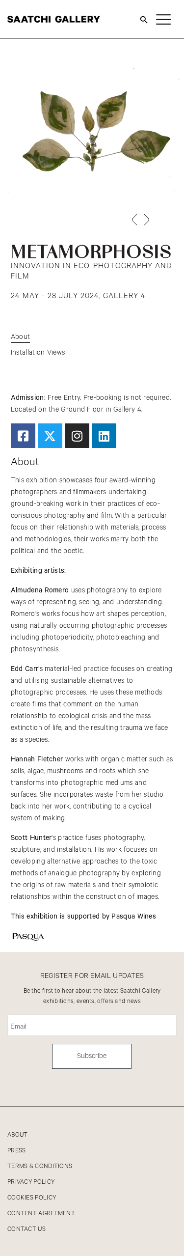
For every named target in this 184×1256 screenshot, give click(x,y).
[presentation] (134, 219)
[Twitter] (50, 435)
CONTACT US (26, 1229)
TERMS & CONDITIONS (39, 1166)
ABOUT (17, 1135)
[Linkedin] (104, 435)
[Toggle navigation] (163, 19)
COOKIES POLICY (31, 1197)
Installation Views (38, 353)
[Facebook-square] (23, 435)
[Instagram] (77, 435)
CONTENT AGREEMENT (41, 1213)
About (20, 337)
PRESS (16, 1150)
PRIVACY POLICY (30, 1182)
